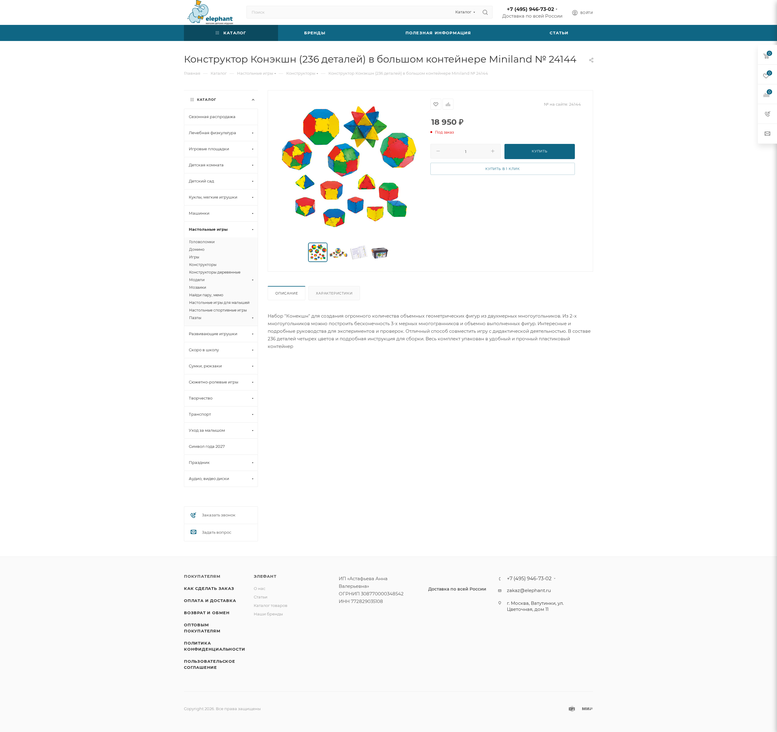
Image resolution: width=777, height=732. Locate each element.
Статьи (260, 596)
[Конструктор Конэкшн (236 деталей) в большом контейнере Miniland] (349, 167)
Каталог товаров (270, 605)
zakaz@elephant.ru (529, 590)
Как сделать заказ (209, 588)
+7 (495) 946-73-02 (530, 9)
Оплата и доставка (210, 600)
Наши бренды (268, 613)
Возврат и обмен (207, 612)
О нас (259, 588)
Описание (286, 293)
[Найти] (485, 12)
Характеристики (334, 293)
